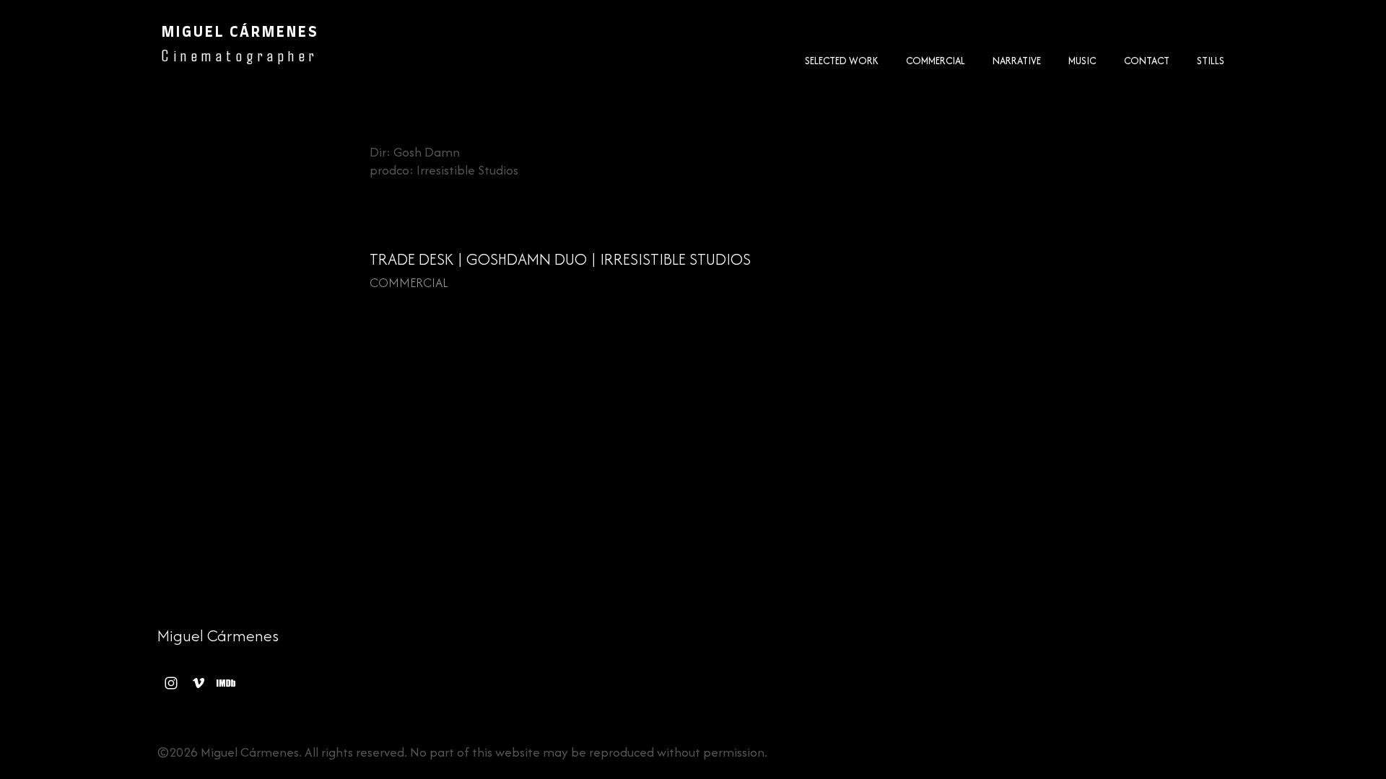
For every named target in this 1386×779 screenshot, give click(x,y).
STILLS (1210, 60)
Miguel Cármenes (218, 635)
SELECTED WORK (842, 60)
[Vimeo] (198, 683)
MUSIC (1082, 60)
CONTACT (1146, 60)
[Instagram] (171, 683)
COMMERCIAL (935, 60)
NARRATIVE (1017, 60)
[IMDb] (225, 683)
